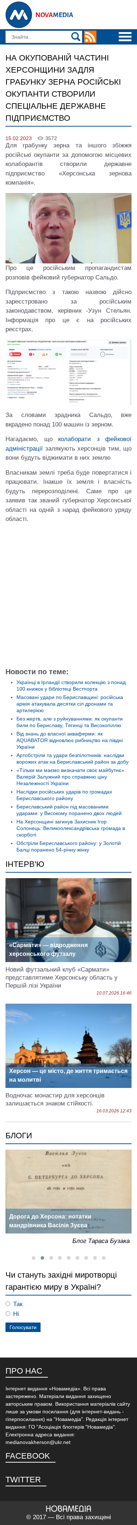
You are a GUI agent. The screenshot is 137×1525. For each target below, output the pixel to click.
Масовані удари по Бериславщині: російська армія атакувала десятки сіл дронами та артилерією (69, 703)
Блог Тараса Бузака (101, 1241)
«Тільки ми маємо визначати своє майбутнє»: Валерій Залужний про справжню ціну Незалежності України (71, 776)
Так (17, 1304)
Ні (16, 1313)
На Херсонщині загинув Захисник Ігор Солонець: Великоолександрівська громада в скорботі (70, 828)
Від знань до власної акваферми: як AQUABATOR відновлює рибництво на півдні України (69, 740)
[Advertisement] (68, 597)
